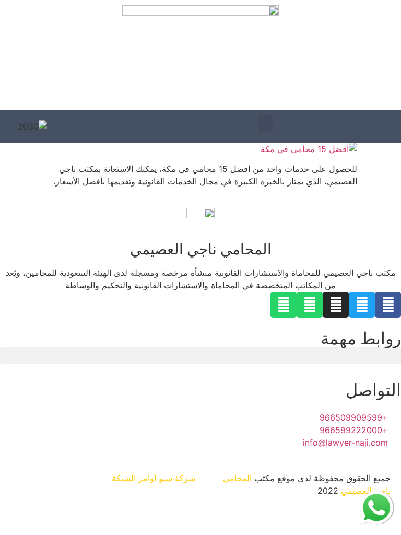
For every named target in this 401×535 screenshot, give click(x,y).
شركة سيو (177, 478)
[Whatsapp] (310, 305)
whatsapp (376, 497)
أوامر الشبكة (134, 478)
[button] (265, 123)
